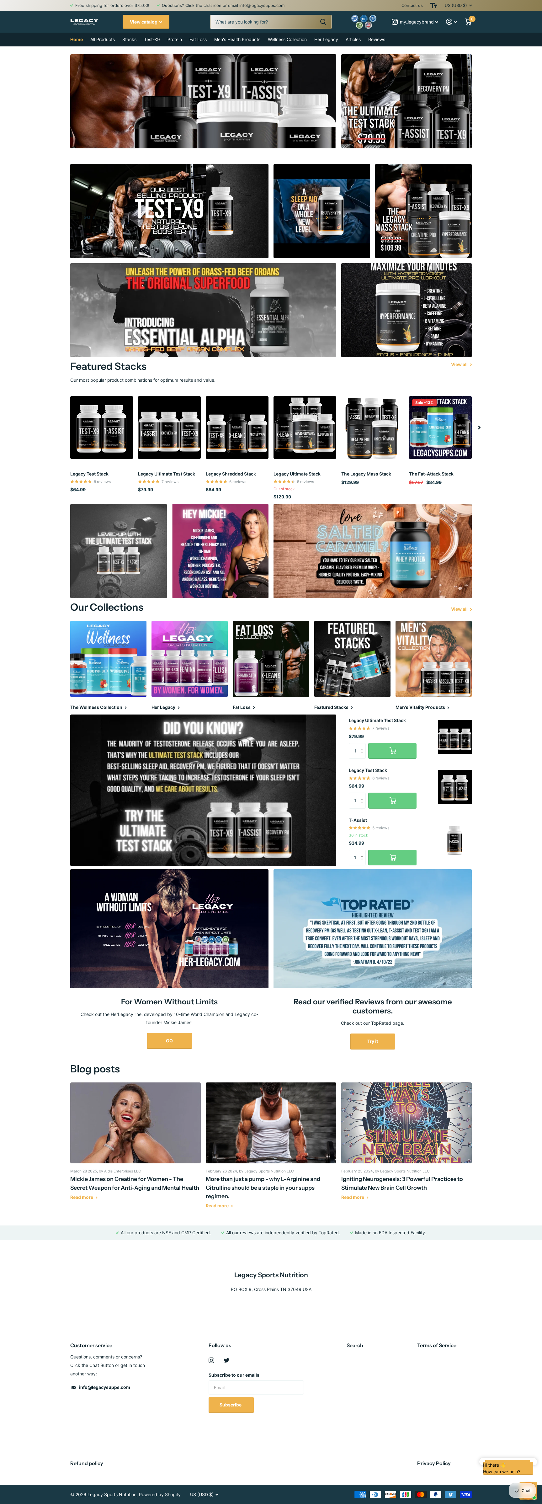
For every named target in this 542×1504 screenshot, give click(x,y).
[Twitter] (226, 1360)
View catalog (144, 21)
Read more (82, 1197)
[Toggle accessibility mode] (433, 5)
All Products (102, 39)
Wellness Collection (287, 39)
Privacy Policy (434, 1463)
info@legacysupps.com (104, 1387)
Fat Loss (198, 39)
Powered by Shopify (160, 1494)
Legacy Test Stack (89, 473)
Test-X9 (152, 39)
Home (76, 39)
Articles (353, 39)
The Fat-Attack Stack (431, 473)
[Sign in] (451, 22)
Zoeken (323, 22)
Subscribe (231, 1404)
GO (169, 1040)
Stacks (129, 39)
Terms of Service (436, 1345)
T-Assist (358, 820)
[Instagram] (211, 1360)
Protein (174, 39)
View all (460, 364)
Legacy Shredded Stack (231, 473)
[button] (479, 427)
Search (355, 1345)
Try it (372, 1041)
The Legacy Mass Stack (366, 473)
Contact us (412, 5)
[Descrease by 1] (363, 756)
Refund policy (86, 1463)
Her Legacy (326, 39)
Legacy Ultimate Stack (297, 473)
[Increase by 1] (363, 745)
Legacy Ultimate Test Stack (166, 473)
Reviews (376, 39)
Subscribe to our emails (234, 1375)
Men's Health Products (237, 39)
